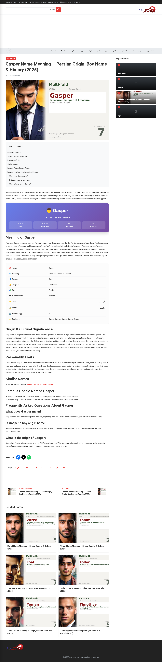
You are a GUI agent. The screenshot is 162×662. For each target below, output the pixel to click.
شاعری (53, 51)
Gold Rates (62, 2)
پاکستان (124, 51)
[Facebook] (18, 457)
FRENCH (78, 2)
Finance (43, 2)
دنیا (133, 51)
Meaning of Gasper (14, 152)
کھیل (98, 51)
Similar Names (12, 164)
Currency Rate (52, 2)
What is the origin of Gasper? (20, 184)
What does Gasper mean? (18, 176)
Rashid (50, 384)
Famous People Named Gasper (18, 168)
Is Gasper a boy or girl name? (20, 180)
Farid (34, 384)
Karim (39, 384)
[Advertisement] (81, 31)
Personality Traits (13, 160)
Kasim (29, 384)
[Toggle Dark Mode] (9, 50)
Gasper (29, 468)
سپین (106, 51)
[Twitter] (23, 457)
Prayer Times (34, 2)
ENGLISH (71, 2)
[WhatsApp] (29, 457)
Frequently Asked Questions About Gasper (23, 172)
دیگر (63, 51)
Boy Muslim (11, 59)
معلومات (72, 51)
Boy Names (19, 468)
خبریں (140, 51)
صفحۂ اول (150, 51)
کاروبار (82, 51)
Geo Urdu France (23, 2)
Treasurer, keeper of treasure (59, 468)
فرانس (115, 51)
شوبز (90, 51)
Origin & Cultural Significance (17, 156)
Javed (44, 384)
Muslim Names (40, 468)
